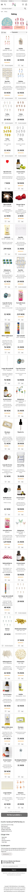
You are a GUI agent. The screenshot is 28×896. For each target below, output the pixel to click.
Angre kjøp (4, 842)
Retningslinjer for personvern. (14, 874)
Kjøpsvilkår (4, 837)
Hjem (2, 11)
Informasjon (24, 1)
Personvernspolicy (6, 840)
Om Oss (3, 839)
